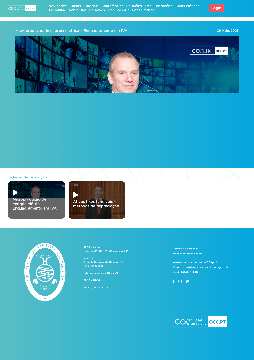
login (216, 8)
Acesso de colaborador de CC (195, 262)
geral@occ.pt (100, 288)
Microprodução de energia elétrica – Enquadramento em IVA (71, 31)
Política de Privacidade (187, 254)
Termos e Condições (185, 249)
